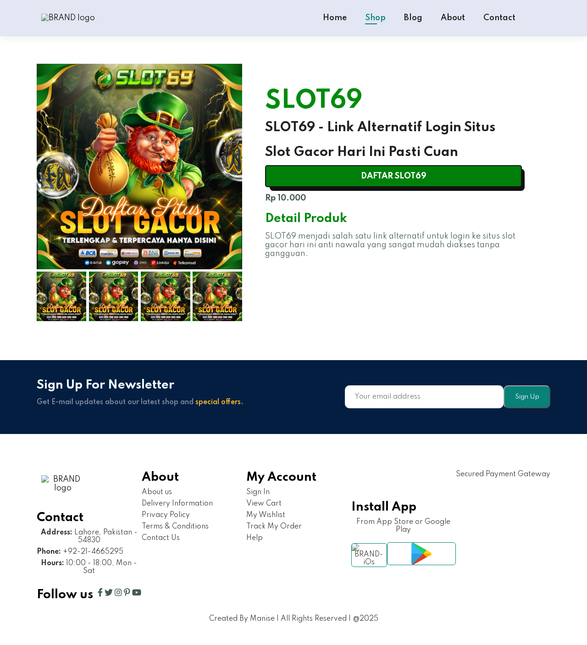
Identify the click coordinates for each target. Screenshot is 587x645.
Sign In (258, 492)
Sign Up (527, 397)
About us (157, 492)
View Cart (264, 503)
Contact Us (161, 538)
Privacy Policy (166, 515)
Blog (413, 18)
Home (335, 18)
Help (254, 538)
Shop (375, 18)
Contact (499, 18)
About (453, 18)
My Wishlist (265, 515)
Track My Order (274, 526)
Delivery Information (177, 503)
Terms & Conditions (175, 526)
